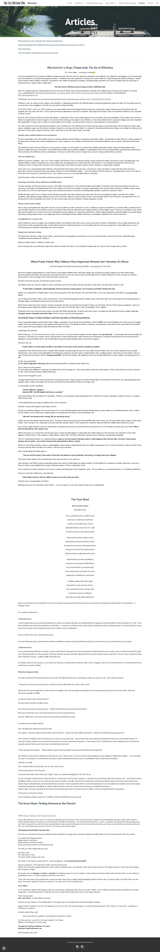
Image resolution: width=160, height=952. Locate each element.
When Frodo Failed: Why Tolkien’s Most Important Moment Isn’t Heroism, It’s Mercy (51, 45)
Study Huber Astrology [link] (94, 3)
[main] (80, 21)
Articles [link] (142, 3)
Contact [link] (150, 3)
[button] (157, 3)
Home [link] (69, 3)
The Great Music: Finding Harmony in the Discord (38, 53)
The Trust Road (24, 49)
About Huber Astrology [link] (127, 3)
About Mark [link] (109, 3)
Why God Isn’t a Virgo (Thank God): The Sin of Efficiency (40, 41)
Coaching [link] (78, 3)
